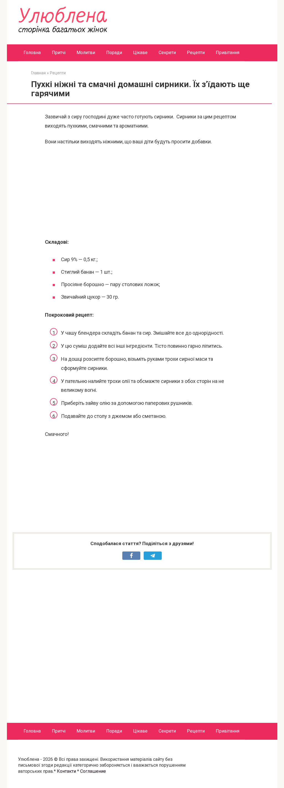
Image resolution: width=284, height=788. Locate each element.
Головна (32, 52)
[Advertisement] (142, 192)
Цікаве (140, 52)
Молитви (86, 52)
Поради (114, 52)
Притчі (58, 52)
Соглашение (93, 771)
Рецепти (196, 52)
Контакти (66, 771)
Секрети (167, 52)
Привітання (227, 52)
